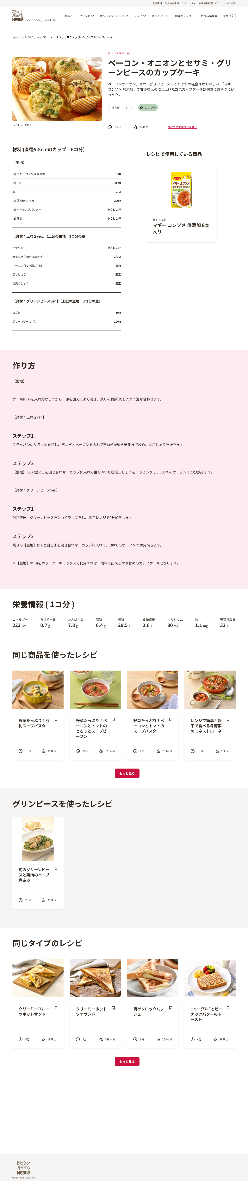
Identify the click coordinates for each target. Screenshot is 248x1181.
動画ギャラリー (184, 16)
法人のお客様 (172, 3)
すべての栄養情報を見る (182, 127)
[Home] (35, 16)
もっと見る (127, 773)
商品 (67, 16)
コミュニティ (189, 3)
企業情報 (157, 3)
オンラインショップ (112, 16)
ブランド (84, 16)
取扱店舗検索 (209, 16)
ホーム (16, 37)
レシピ (138, 16)
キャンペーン (160, 16)
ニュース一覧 (229, 3)
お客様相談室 (206, 3)
